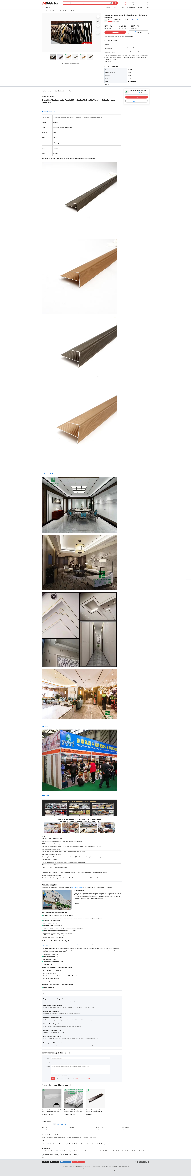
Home (43, 10)
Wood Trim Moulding (73, 1144)
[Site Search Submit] (115, 3)
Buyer (115, 7)
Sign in (147, 4)
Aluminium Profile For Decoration (50, 1154)
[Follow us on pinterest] (146, 1161)
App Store (46, 1161)
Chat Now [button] (139, 32)
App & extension (131, 7)
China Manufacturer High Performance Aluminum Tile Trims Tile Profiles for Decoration (95, 1111)
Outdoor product (72, 1130)
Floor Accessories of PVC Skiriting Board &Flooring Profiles (67, 944)
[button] (111, 3)
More (43, 1157)
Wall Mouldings (125, 1127)
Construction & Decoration (52, 10)
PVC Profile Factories (63, 1151)
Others (123, 1130)
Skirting (44, 1144)
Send (53, 1078)
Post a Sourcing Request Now (83, 1078)
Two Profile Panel (143, 1151)
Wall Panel (44, 1127)
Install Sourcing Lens (79, 1161)
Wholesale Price (104, 1166)
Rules (148, 7)
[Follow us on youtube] (144, 1161)
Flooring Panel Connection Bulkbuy (69, 1154)
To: (49, 1062)
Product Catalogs (63, 1124)
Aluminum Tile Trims (87, 944)
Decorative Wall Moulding (98, 1144)
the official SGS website (77, 887)
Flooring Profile (99, 1127)
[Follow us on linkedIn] (148, 1161)
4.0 (132, 92)
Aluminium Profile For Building (129, 1151)
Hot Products (65, 1166)
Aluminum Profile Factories (49, 1151)
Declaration (111, 1170)
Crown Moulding (85, 1144)
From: (48, 1058)
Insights (127, 1166)
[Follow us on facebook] (137, 1161)
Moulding (73, 10)
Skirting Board (72, 1127)
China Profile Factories (76, 1151)
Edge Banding (62, 1144)
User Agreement (103, 1170)
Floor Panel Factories (90, 1151)
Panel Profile (116, 1151)
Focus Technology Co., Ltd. (85, 1170)
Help (123, 7)
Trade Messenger (65, 1161)
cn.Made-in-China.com (109, 1168)
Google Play (54, 1161)
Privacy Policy (118, 1170)
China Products (72, 1166)
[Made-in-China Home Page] (50, 3)
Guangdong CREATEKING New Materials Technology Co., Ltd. (119, 19)
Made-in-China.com (89, 1168)
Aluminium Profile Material (104, 1151)
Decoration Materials (65, 10)
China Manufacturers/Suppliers (83, 1166)
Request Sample (129, 36)
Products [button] (65, 3)
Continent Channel (113, 1166)
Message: (48, 1066)
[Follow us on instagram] (142, 1161)
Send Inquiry (115, 32)
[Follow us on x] (140, 1161)
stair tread (44, 1130)
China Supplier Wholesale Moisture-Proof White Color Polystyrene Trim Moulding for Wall (51, 1111)
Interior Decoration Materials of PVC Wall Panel (105, 944)
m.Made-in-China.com (99, 1168)
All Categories (47, 7)
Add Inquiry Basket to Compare (72, 63)
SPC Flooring (98, 1130)
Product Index (121, 1166)
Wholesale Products (95, 1166)
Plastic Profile (53, 1144)
